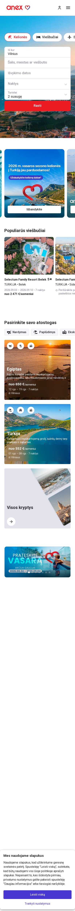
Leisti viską (37, 894)
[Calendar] (38, 73)
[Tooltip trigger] (10, 345)
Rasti (38, 106)
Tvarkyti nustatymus (37, 903)
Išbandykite (34, 209)
